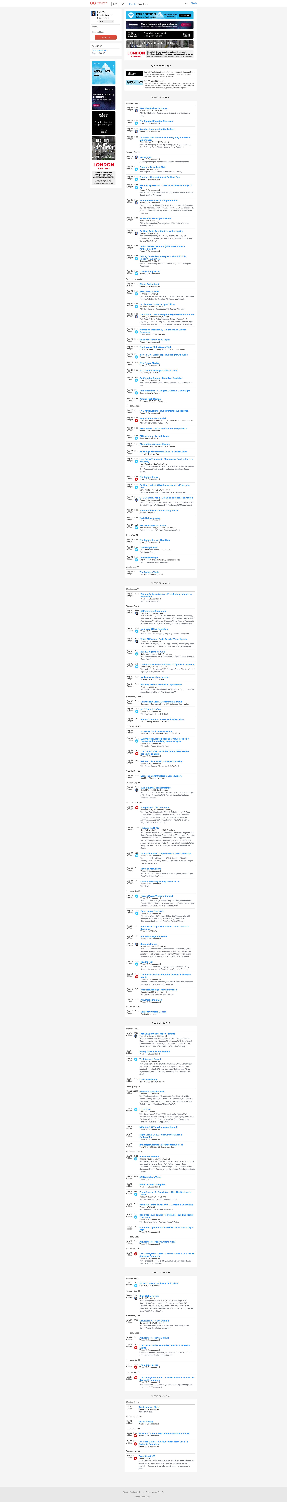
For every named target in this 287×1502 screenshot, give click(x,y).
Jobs (140, 4)
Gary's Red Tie (158, 1492)
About (125, 1492)
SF (123, 4)
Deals (145, 4)
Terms (148, 1492)
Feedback (133, 1492)
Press (141, 1492)
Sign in (194, 3)
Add (186, 3)
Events (132, 3)
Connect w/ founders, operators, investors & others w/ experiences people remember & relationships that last (167, 75)
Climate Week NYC (99, 51)
